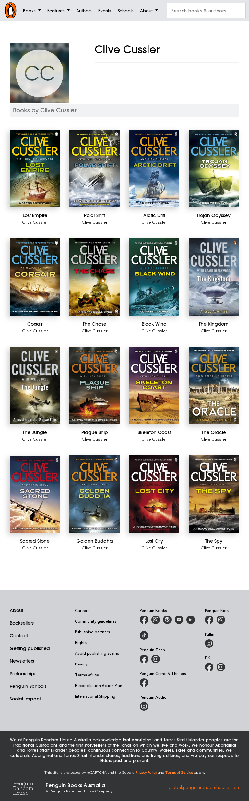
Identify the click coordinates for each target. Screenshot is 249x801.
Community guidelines (95, 621)
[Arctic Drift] (154, 168)
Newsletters (22, 661)
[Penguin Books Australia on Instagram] (155, 620)
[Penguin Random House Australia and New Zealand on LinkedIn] (190, 620)
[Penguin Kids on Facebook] (209, 620)
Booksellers (22, 623)
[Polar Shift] (94, 168)
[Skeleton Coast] (154, 385)
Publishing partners (92, 632)
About (16, 610)
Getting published (30, 648)
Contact (19, 636)
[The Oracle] (214, 385)
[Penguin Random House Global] (28, 787)
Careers (82, 610)
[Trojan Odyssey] (214, 168)
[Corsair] (35, 277)
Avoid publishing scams (97, 653)
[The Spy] (214, 494)
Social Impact (25, 699)
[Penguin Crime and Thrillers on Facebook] (144, 682)
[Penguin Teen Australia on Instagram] (155, 659)
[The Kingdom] (214, 277)
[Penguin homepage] (11, 10)
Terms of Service (179, 772)
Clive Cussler (35, 222)
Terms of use (87, 674)
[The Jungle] (35, 385)
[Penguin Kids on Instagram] (221, 620)
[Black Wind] (154, 277)
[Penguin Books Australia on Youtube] (179, 620)
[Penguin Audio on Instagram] (144, 706)
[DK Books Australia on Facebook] (209, 667)
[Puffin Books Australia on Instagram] (209, 643)
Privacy (81, 664)
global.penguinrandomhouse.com (204, 787)
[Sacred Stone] (35, 494)
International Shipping (95, 696)
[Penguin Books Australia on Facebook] (144, 620)
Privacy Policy (146, 772)
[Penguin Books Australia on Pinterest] (167, 620)
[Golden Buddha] (94, 494)
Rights (81, 642)
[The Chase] (94, 277)
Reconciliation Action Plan (98, 685)
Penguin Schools (28, 686)
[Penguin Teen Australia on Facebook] (144, 659)
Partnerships (23, 673)
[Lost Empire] (35, 168)
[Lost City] (154, 494)
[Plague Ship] (94, 385)
